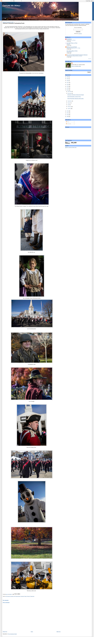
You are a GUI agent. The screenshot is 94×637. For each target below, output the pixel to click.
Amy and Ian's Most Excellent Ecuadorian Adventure (77, 54)
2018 (68, 80)
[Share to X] (17, 594)
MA (14, 596)
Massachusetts (17, 596)
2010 (68, 114)
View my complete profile (76, 66)
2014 (68, 88)
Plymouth (28, 596)
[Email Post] (13, 594)
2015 (68, 86)
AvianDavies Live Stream (71, 40)
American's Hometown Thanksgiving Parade (75, 94)
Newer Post (5, 631)
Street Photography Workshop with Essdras (75, 98)
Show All (89, 58)
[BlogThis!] (15, 594)
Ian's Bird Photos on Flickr (72, 43)
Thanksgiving (32, 596)
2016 (68, 84)
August (69, 102)
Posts (68, 121)
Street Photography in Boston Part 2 (74, 96)
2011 (68, 112)
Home (32, 631)
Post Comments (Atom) (12, 633)
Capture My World (11, 5)
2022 (68, 78)
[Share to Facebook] (18, 594)
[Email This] (14, 594)
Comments (69, 123)
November (22, 596)
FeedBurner (80, 33)
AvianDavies (69, 39)
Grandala (68, 44)
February (69, 106)
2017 (68, 82)
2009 (68, 116)
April (69, 104)
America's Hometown (10, 596)
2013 (6, 596)
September (70, 101)
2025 (68, 76)
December (70, 91)
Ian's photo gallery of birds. (72, 50)
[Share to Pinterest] (19, 594)
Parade (25, 596)
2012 (68, 111)
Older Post (58, 631)
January (69, 108)
